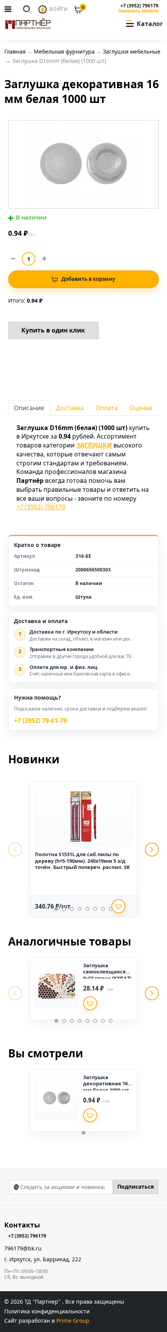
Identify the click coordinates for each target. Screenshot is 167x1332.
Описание (29, 408)
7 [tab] (103, 909)
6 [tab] (95, 909)
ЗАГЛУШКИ (94, 445)
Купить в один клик (53, 330)
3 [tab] (72, 909)
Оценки (140, 408)
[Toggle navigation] (10, 8)
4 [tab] (80, 909)
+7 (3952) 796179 (139, 6)
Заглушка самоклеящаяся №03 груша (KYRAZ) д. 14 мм (107, 975)
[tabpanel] (83, 850)
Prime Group (72, 1320)
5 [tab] (87, 909)
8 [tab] (111, 909)
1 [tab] (56, 909)
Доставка (70, 408)
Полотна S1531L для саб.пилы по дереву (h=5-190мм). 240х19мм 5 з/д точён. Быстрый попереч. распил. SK (82, 861)
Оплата (107, 408)
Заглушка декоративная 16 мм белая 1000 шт (106, 1083)
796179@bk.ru (23, 1248)
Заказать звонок (138, 11)
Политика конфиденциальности (47, 1311)
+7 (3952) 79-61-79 (40, 720)
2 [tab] (64, 909)
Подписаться (135, 1186)
